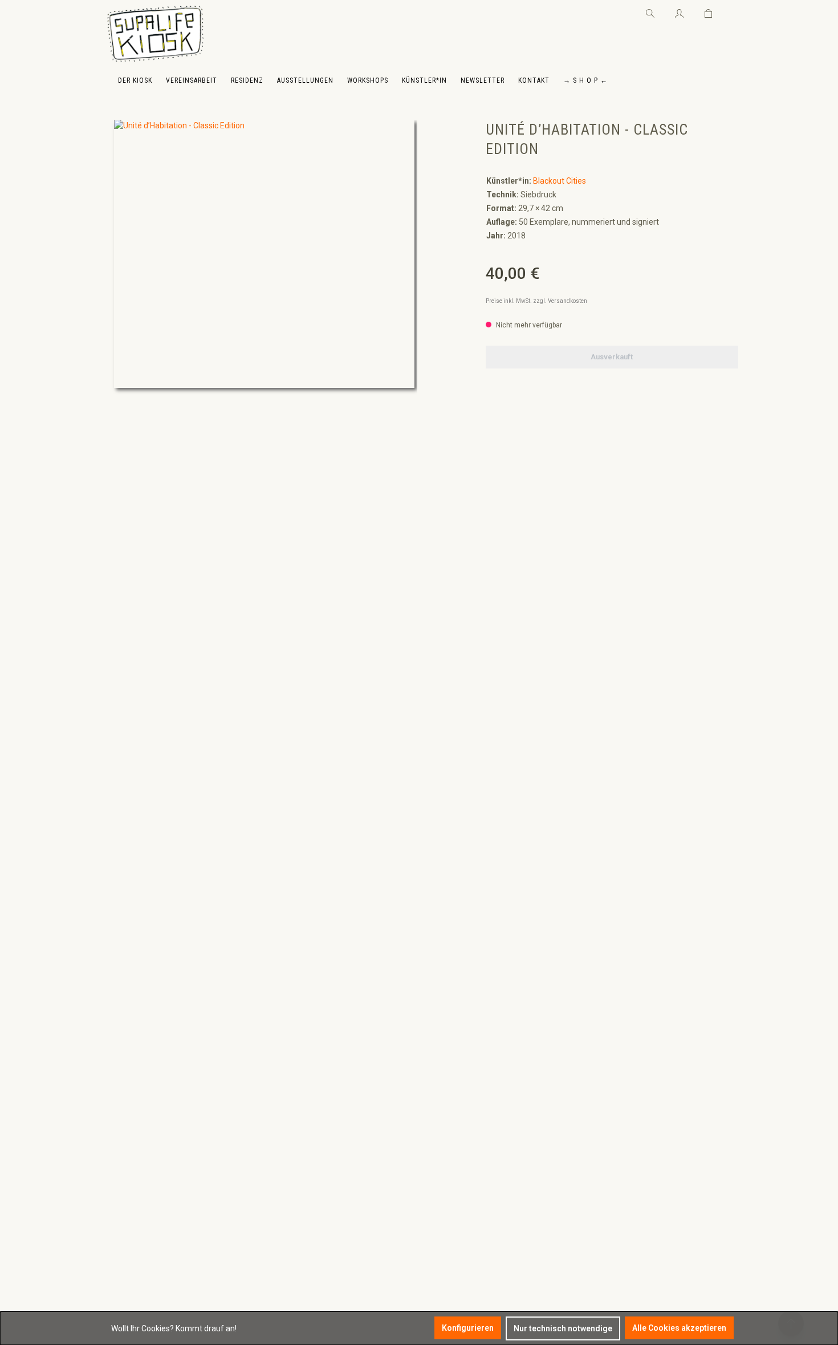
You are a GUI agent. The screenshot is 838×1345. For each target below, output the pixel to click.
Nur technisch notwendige (563, 1328)
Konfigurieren (468, 1327)
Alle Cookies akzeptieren (679, 1327)
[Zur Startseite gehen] (155, 34)
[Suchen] (650, 11)
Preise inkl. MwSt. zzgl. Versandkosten (536, 301)
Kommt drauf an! (206, 1328)
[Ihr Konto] (679, 11)
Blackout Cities (559, 180)
